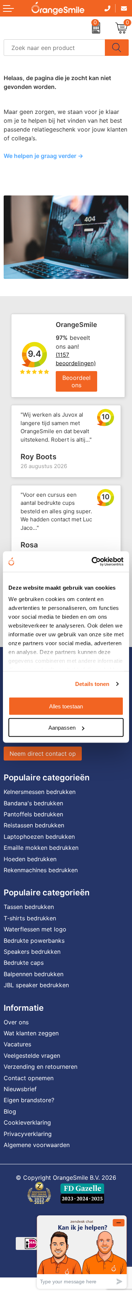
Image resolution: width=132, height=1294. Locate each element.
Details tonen (92, 684)
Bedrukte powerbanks (34, 940)
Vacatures (17, 1044)
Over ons (16, 1022)
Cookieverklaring (27, 1122)
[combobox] (54, 47)
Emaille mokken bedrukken (41, 847)
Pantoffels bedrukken (33, 814)
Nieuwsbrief (20, 1089)
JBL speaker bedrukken (36, 985)
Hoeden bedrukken (30, 859)
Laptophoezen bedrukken (39, 836)
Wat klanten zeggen (31, 1033)
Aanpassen (62, 728)
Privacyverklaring (28, 1133)
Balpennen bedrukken (33, 974)
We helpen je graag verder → (43, 155)
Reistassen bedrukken (34, 825)
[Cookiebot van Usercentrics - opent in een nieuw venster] (93, 562)
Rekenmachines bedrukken (41, 870)
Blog (10, 1111)
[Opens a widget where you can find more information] (81, 1251)
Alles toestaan (66, 706)
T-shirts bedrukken (30, 918)
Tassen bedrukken (29, 906)
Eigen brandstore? (29, 1100)
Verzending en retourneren (40, 1066)
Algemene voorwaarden (37, 1145)
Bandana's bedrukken (33, 803)
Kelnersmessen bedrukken (40, 791)
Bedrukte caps (24, 962)
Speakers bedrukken (32, 951)
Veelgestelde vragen (32, 1055)
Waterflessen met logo (35, 929)
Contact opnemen (29, 1078)
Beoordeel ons (76, 381)
